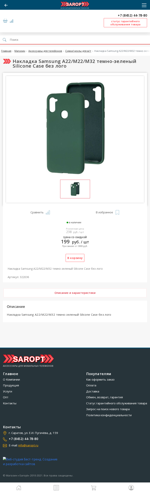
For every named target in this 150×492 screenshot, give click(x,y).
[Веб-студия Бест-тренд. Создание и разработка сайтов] (31, 461)
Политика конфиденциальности (109, 415)
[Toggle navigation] (143, 5)
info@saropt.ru (28, 445)
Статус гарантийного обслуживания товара (116, 403)
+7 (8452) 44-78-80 (132, 15)
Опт (5, 397)
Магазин (19, 51)
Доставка (92, 391)
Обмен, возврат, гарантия (104, 397)
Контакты (9, 403)
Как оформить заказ (100, 379)
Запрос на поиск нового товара (108, 409)
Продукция (11, 385)
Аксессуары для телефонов (45, 51)
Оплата (91, 385)
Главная (6, 51)
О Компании (11, 379)
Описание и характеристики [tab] (75, 293)
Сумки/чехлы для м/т (78, 51)
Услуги (7, 391)
